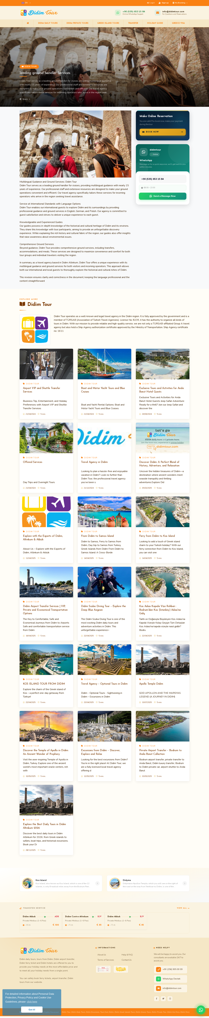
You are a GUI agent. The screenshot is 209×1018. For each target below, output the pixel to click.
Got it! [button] (32, 1009)
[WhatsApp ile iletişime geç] (200, 1009)
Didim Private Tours (77, 23)
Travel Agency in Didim (94, 462)
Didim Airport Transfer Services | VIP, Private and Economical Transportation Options (45, 610)
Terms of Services (105, 959)
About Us (101, 954)
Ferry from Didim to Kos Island (157, 536)
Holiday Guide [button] (155, 23)
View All (182, 908)
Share (25, 99)
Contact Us (127, 959)
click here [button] (32, 1001)
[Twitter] (163, 998)
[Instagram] (170, 998)
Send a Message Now (164, 196)
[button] (26, 3)
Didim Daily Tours (48, 23)
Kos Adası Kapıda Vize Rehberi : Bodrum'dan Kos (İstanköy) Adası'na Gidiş (160, 610)
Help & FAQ (127, 954)
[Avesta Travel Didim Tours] (120, 969)
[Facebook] (156, 998)
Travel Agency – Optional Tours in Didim (104, 684)
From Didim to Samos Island (97, 536)
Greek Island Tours (108, 23)
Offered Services (32, 462)
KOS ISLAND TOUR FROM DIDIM (44, 684)
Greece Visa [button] (178, 23)
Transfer (133, 23)
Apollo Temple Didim (151, 684)
